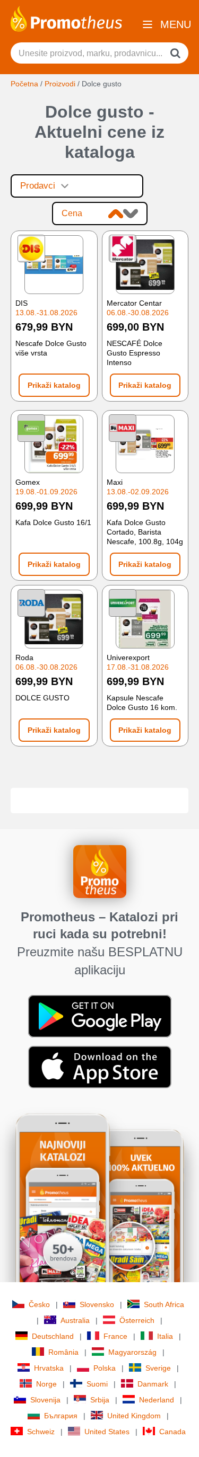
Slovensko (97, 1304)
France (115, 1336)
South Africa (164, 1304)
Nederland (156, 1400)
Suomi (97, 1384)
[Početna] (66, 18)
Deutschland (53, 1336)
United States (106, 1431)
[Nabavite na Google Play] (99, 1015)
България (60, 1415)
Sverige (158, 1368)
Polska (104, 1368)
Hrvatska (49, 1368)
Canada (172, 1431)
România (63, 1352)
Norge (46, 1384)
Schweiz (41, 1431)
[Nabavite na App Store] (99, 1066)
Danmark (152, 1384)
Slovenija (45, 1400)
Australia (75, 1320)
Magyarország (132, 1352)
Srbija (99, 1400)
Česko (39, 1304)
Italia (165, 1336)
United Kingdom (134, 1415)
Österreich (136, 1320)
